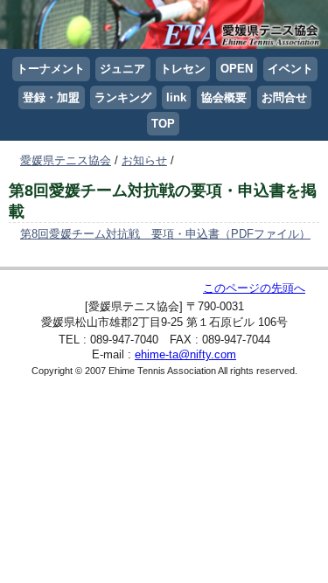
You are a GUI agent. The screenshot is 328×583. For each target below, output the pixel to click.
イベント (290, 68)
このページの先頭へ (254, 288)
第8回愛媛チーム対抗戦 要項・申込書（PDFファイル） (165, 233)
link (176, 97)
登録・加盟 (51, 97)
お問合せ (284, 97)
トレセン (183, 68)
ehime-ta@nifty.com (185, 354)
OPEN (236, 68)
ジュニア (122, 68)
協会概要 (224, 97)
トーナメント (51, 68)
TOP (163, 123)
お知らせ (144, 160)
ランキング (122, 97)
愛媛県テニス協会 (65, 160)
